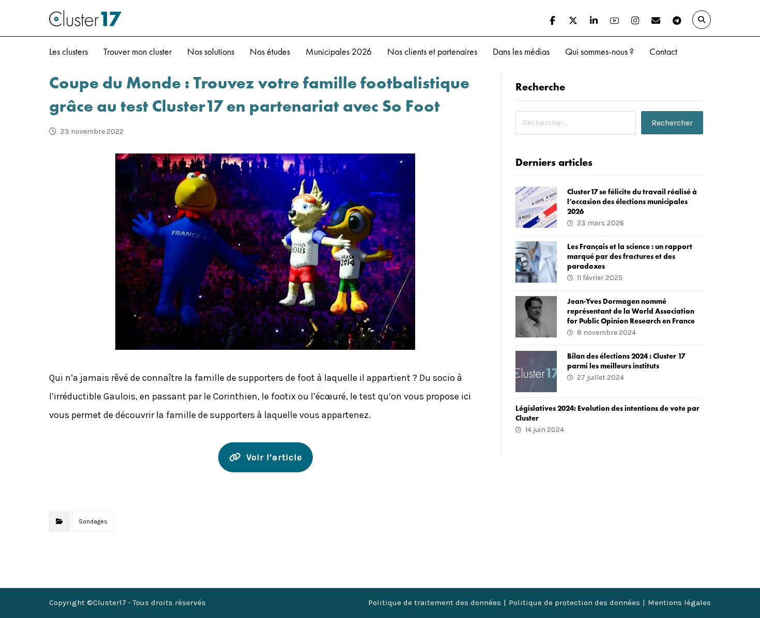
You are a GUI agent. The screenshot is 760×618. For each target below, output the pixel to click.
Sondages (93, 521)
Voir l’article (274, 457)
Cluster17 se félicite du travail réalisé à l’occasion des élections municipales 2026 (632, 201)
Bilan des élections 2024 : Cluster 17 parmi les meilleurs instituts (626, 360)
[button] (552, 20)
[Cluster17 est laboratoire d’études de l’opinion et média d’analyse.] (85, 18)
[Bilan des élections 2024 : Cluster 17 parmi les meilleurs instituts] (536, 371)
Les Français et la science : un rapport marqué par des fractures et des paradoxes (629, 256)
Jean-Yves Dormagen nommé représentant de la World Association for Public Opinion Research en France (631, 311)
